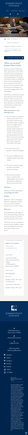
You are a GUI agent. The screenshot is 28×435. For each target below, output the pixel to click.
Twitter (8, 358)
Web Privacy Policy (14, 348)
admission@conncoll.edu (14, 338)
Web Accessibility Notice (14, 350)
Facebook (9, 355)
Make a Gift (22, 10)
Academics (14, 39)
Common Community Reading (13, 46)
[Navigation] (12, 14)
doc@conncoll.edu (11, 248)
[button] (25, 432)
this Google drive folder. (12, 193)
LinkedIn (8, 366)
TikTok (9, 369)
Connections (14, 10)
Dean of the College (13, 42)
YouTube (8, 364)
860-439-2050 (9, 246)
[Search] (17, 14)
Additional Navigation (14, 57)
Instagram (9, 361)
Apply (7, 10)
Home (5, 39)
